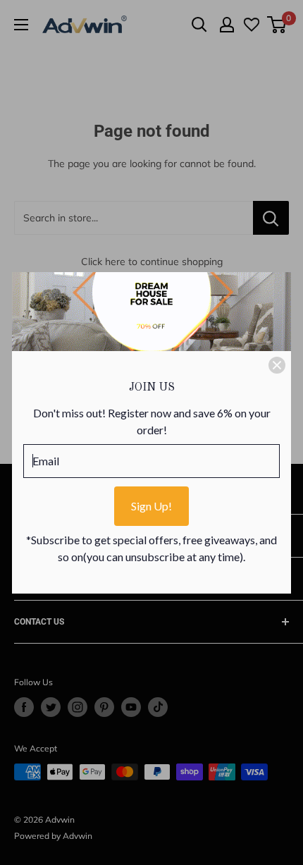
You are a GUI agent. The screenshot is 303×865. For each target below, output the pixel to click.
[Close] (276, 365)
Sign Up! (151, 506)
